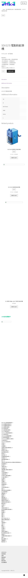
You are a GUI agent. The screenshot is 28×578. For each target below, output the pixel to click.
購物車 (3, 559)
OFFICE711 (3, 552)
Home (4, 9)
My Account (4, 576)
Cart (21, 575)
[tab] (14, 79)
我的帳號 (3, 553)
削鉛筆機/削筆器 (18, 9)
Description (4, 79)
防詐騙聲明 (4, 562)
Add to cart (10, 71)
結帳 (2, 555)
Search (14, 576)
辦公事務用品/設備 (10, 9)
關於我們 (3, 560)
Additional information (6, 83)
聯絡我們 (3, 557)
